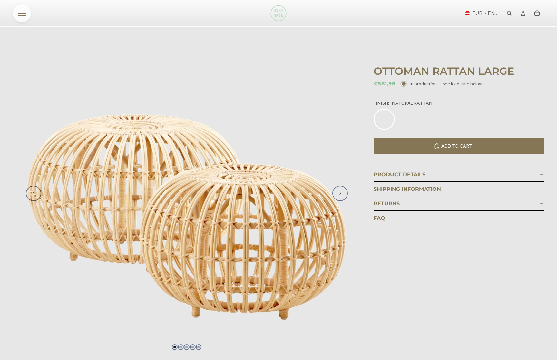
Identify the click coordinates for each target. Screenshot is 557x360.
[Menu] (22, 13)
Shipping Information (407, 189)
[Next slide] (340, 193)
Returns (387, 203)
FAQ (379, 218)
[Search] (509, 13)
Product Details (399, 174)
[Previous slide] (33, 193)
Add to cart (456, 146)
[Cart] (537, 13)
